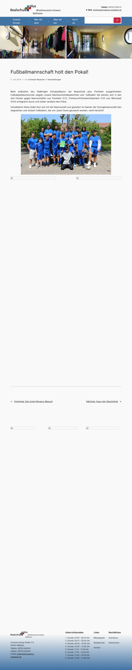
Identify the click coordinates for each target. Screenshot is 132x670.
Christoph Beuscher (36, 79)
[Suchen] (117, 20)
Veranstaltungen (54, 79)
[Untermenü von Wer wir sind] (48, 21)
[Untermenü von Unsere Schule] (29, 21)
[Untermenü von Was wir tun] (67, 21)
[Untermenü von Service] (82, 21)
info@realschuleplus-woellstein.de (107, 10)
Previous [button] (3, 41)
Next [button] (129, 41)
